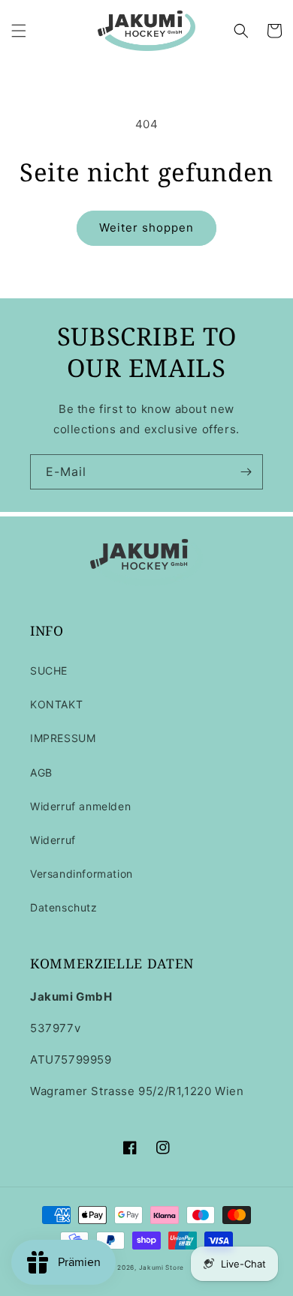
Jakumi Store (161, 1267)
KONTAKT (56, 704)
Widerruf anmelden (80, 806)
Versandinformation (81, 873)
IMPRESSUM (62, 738)
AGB (41, 772)
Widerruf (53, 840)
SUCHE (49, 670)
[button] (18, 30)
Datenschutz (64, 907)
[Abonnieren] (245, 471)
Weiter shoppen (146, 227)
